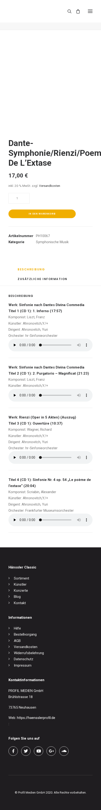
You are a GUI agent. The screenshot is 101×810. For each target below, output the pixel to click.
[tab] (52, 281)
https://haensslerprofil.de (36, 718)
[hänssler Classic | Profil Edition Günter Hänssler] (28, 11)
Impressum (22, 665)
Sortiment (21, 578)
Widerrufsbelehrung (29, 653)
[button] (90, 11)
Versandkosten (49, 186)
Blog (17, 597)
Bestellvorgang (25, 634)
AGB (17, 641)
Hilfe (17, 628)
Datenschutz (23, 659)
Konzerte (21, 590)
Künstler (20, 584)
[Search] (67, 11)
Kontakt (20, 603)
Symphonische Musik (52, 242)
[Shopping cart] (76, 11)
